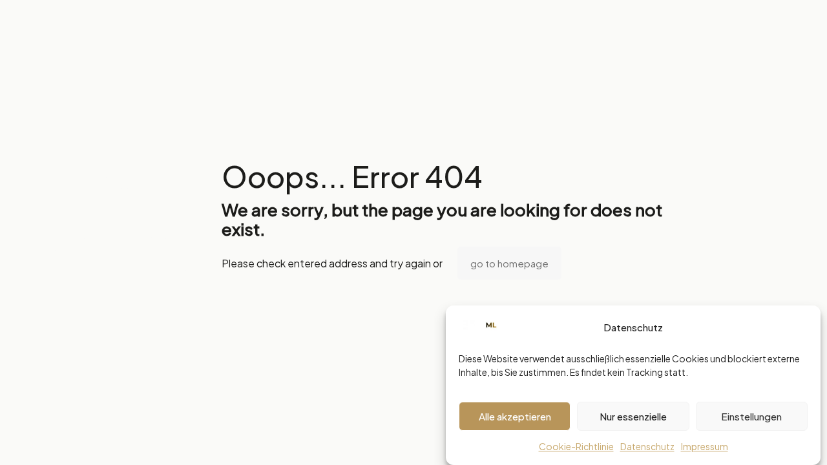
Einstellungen (751, 416)
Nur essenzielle (633, 416)
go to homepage (509, 263)
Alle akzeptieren (515, 416)
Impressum (704, 446)
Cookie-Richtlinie (576, 446)
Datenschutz (647, 446)
